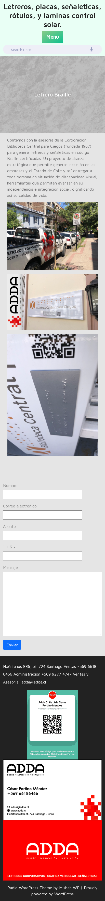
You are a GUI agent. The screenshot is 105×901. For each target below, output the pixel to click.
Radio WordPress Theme (30, 887)
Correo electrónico (20, 506)
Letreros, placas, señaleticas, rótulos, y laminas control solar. (52, 15)
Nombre (10, 485)
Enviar (12, 645)
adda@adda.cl (33, 682)
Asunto (9, 526)
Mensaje (10, 567)
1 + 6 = (9, 547)
